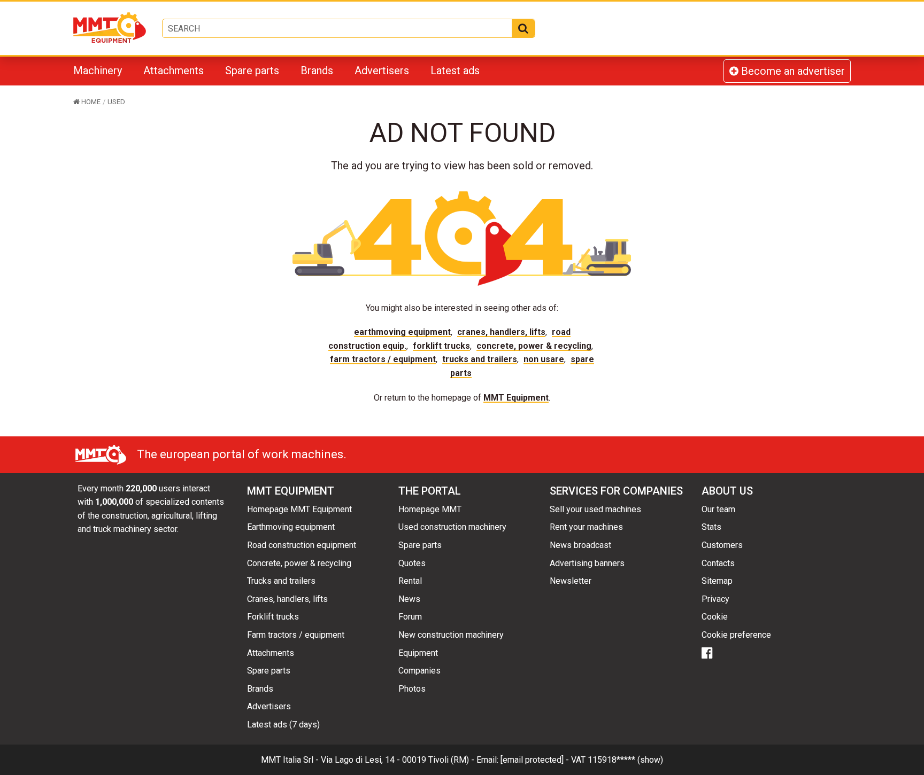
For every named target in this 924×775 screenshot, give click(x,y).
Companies (419, 671)
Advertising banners (587, 563)
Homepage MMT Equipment (299, 509)
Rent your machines (586, 527)
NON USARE (543, 359)
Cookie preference (736, 635)
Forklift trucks (441, 346)
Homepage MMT (429, 509)
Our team (718, 509)
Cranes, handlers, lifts (501, 332)
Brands (317, 70)
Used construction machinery (452, 527)
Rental (410, 581)
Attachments (173, 70)
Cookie (715, 617)
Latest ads (455, 70)
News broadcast (580, 545)
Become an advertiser (791, 71)
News (409, 599)
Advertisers (382, 70)
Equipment (418, 653)
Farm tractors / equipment (383, 359)
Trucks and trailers (479, 359)
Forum (410, 617)
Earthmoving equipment (402, 332)
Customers (722, 545)
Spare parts (252, 70)
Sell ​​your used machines (595, 509)
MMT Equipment (516, 398)
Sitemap (717, 581)
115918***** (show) (625, 760)
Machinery (97, 70)
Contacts (718, 563)
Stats (711, 527)
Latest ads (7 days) (283, 724)
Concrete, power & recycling (533, 346)
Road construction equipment (301, 545)
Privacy (715, 599)
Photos (412, 689)
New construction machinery (451, 635)
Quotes (412, 563)
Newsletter (570, 581)
